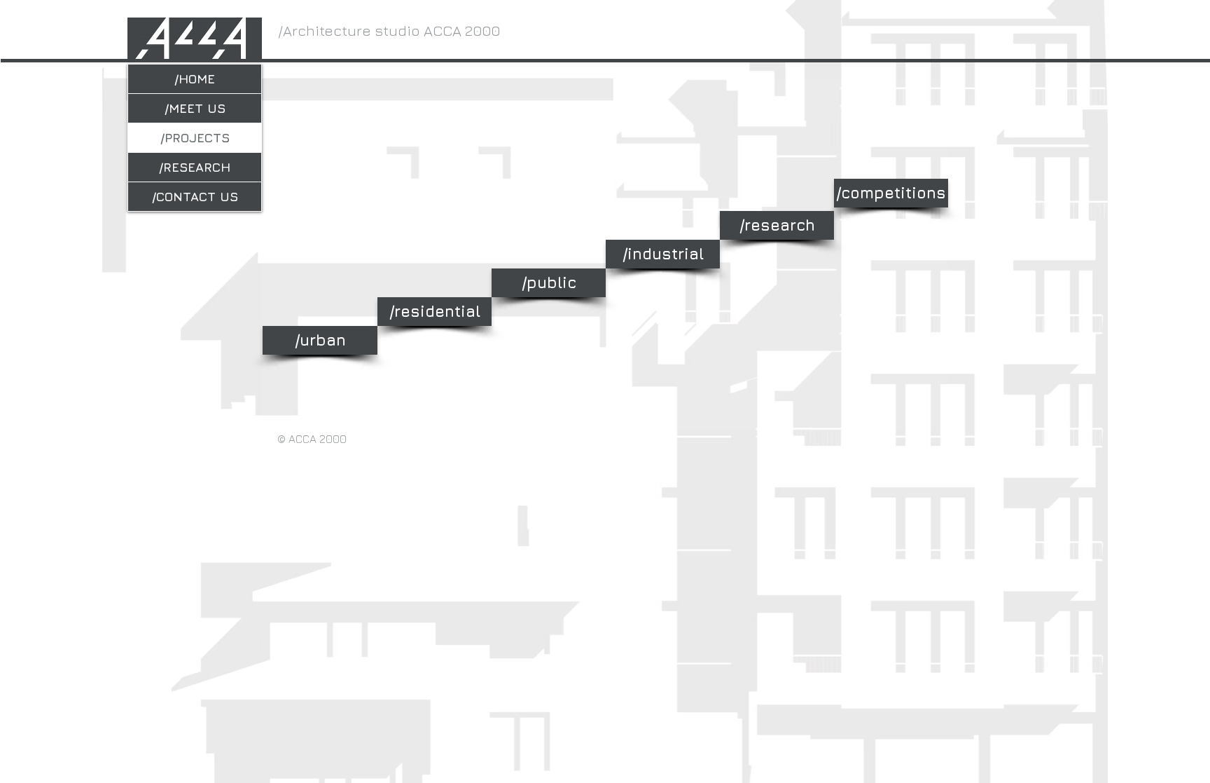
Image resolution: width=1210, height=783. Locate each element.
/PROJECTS (195, 137)
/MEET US (195, 108)
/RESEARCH (194, 167)
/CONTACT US (195, 196)
